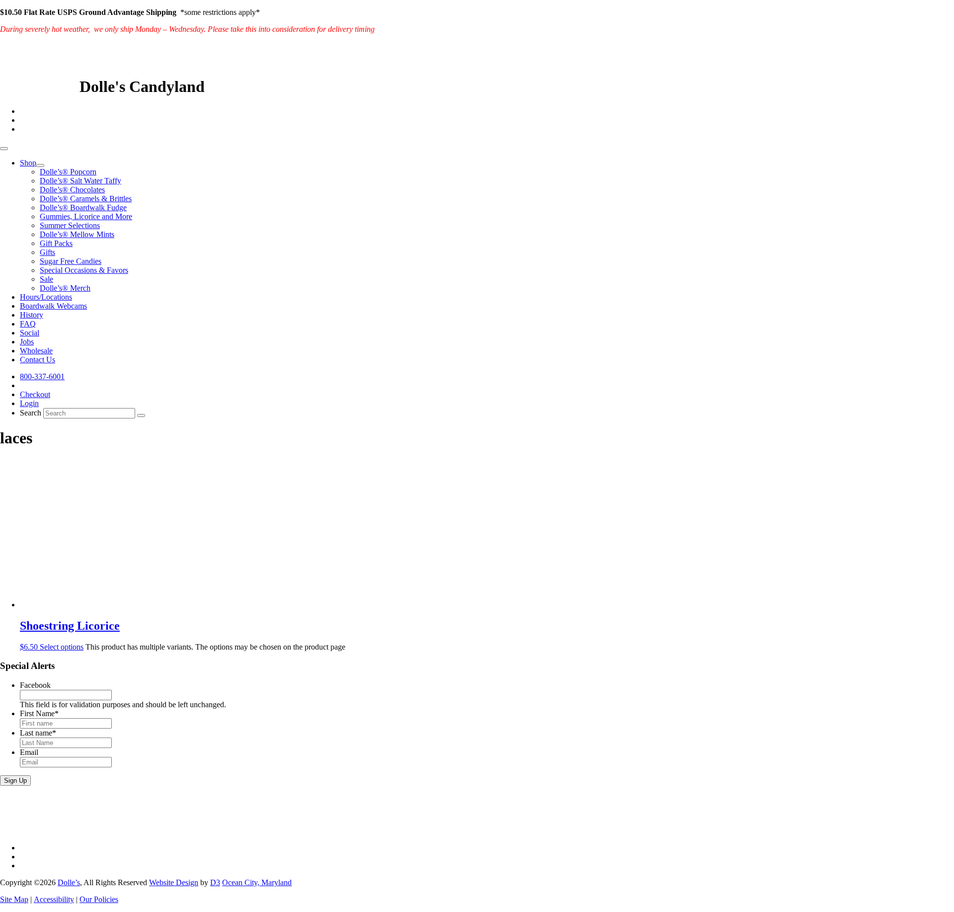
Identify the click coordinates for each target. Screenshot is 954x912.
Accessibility (54, 899)
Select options (61, 647)
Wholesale (36, 350)
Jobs (27, 341)
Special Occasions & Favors (84, 270)
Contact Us (37, 359)
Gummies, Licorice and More (86, 216)
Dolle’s (69, 882)
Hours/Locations (46, 297)
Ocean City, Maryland (257, 882)
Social (29, 333)
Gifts (47, 252)
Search (30, 413)
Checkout (35, 394)
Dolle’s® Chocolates (72, 189)
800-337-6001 (42, 376)
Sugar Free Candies (70, 261)
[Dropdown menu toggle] (40, 165)
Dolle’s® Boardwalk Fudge (83, 207)
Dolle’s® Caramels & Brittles (86, 198)
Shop (28, 163)
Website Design (173, 882)
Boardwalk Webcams (53, 306)
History (31, 315)
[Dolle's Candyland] (38, 86)
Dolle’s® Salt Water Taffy (80, 180)
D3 (215, 882)
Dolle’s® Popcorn (68, 171)
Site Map (14, 899)
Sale (46, 279)
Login (29, 403)
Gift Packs (56, 243)
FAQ (28, 324)
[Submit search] (141, 415)
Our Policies (99, 899)
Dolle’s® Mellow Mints (77, 234)
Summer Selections (70, 225)
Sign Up (15, 780)
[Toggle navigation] (4, 148)
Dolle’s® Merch (65, 288)
